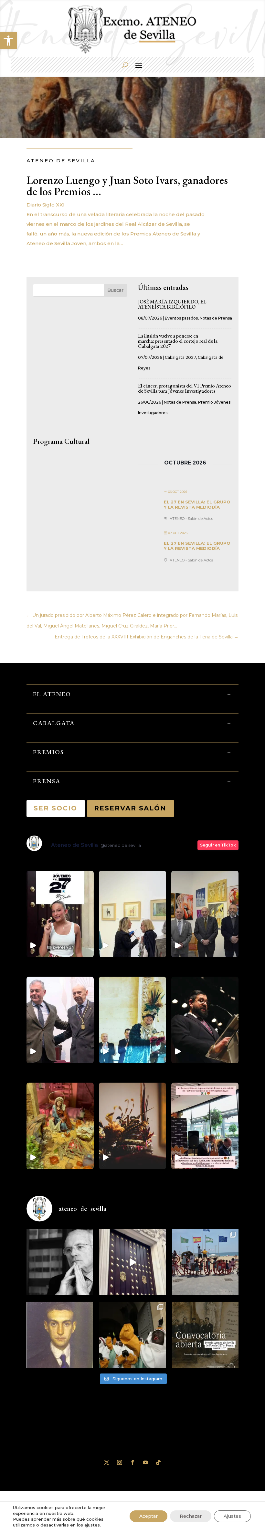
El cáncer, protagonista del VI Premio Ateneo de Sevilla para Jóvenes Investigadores (184, 388)
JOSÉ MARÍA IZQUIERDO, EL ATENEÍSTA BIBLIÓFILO (172, 304)
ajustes (92, 1524)
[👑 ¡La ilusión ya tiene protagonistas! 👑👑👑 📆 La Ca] (132, 1335)
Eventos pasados (181, 318)
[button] (8, 40)
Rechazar (191, 1516)
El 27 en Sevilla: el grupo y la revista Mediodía (197, 504)
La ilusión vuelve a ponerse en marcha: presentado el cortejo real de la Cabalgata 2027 (177, 340)
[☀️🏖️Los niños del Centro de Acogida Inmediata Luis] (205, 1262)
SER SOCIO (56, 808)
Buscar (115, 290)
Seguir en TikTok (218, 845)
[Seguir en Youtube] (145, 1462)
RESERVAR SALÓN (130, 808)
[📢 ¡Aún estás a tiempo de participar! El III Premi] (205, 1335)
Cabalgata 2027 (180, 357)
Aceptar (148, 1516)
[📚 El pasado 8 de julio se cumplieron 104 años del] (59, 1335)
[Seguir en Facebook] (132, 1462)
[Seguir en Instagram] (119, 1462)
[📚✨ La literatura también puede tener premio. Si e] (132, 1262)
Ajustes (232, 1516)
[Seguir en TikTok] (158, 1462)
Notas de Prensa (216, 318)
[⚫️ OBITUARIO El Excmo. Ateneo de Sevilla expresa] (59, 1262)
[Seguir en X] (106, 1462)
